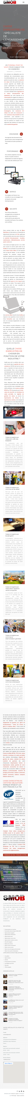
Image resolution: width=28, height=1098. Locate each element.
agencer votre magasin (16, 281)
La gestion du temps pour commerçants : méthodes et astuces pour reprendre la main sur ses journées (16, 988)
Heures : (5, 1046)
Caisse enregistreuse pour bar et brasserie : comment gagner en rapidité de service (15, 1007)
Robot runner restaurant (10, 945)
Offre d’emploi (8, 967)
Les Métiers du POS (9, 963)
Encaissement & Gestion (10, 961)
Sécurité (6, 965)
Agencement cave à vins (10, 938)
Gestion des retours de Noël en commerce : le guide (15, 975)
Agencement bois (9, 936)
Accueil (12, 57)
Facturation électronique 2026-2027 (13, 931)
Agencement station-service (11, 940)
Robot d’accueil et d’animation (11, 950)
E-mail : (4, 1032)
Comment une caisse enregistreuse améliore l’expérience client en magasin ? (15, 1019)
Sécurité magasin (8, 941)
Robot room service (9, 947)
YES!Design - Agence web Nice (17, 1095)
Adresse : (5, 1037)
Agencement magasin (9, 932)
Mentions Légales (15, 1093)
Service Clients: (6, 1057)
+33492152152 (6, 1059)
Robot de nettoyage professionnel (12, 949)
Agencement (8, 957)
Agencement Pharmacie (10, 934)
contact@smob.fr (7, 1034)
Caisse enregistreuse (20, 57)
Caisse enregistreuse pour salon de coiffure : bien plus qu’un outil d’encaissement (15, 1013)
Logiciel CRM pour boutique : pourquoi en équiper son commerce (14, 995)
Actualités (7, 956)
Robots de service (9, 943)
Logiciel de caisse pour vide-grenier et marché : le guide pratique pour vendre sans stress (15, 981)
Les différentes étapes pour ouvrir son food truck (16, 1000)
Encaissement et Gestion (10, 929)
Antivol (6, 959)
